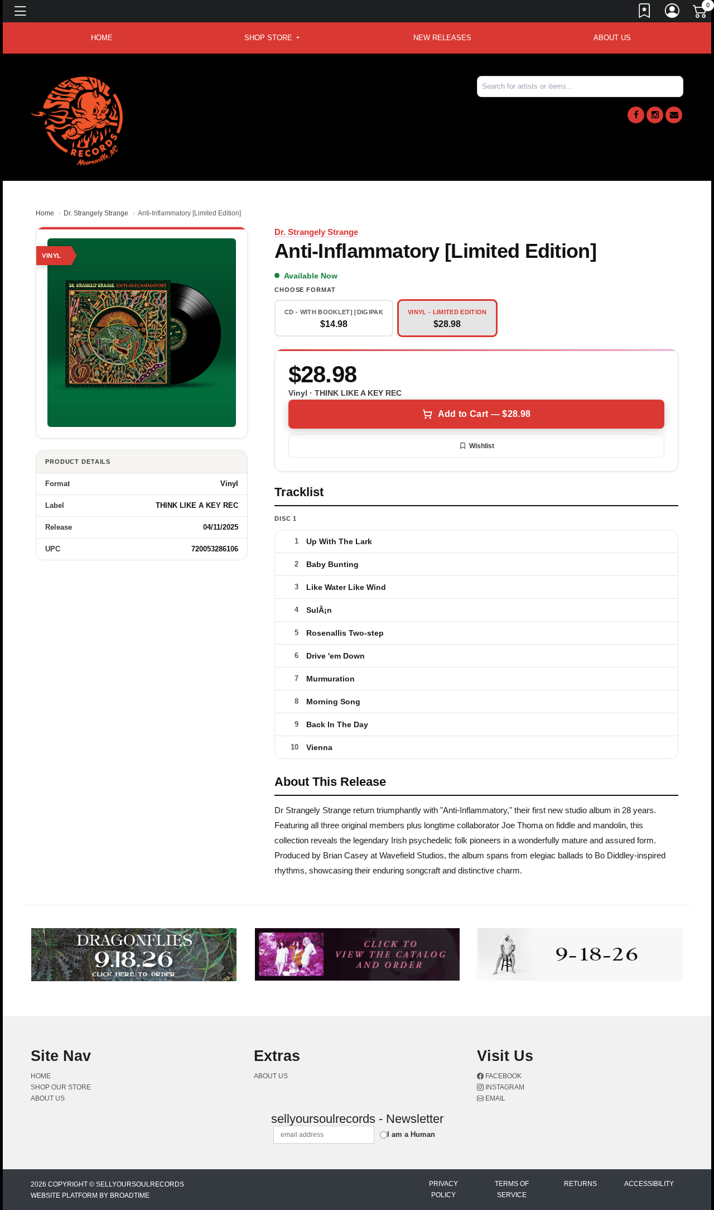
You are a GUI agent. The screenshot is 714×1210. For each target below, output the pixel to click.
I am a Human (411, 1134)
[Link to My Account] (673, 12)
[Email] (673, 114)
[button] (271, 38)
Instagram (504, 1087)
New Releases (442, 37)
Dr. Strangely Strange (96, 213)
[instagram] (654, 114)
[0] (700, 13)
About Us (612, 37)
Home (45, 213)
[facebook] (635, 114)
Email (494, 1098)
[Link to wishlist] (645, 12)
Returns (580, 1184)
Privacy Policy (443, 1189)
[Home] (77, 120)
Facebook (503, 1076)
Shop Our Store (61, 1087)
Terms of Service (512, 1189)
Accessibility (649, 1184)
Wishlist (481, 446)
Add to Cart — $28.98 (484, 414)
